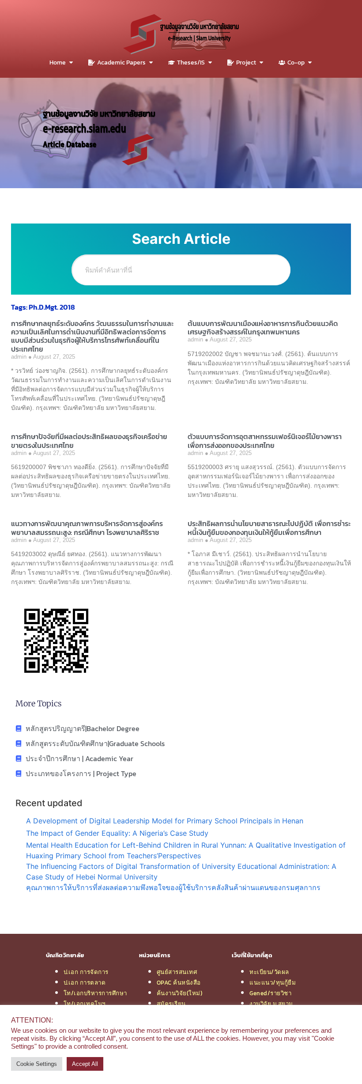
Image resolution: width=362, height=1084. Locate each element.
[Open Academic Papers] (151, 62)
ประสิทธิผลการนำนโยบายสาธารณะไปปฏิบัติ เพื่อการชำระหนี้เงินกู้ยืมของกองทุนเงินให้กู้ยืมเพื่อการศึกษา (269, 527)
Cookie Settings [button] (36, 1064)
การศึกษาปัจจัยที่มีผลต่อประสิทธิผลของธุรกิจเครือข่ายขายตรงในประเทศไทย (89, 440)
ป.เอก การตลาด (85, 982)
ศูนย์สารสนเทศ (177, 971)
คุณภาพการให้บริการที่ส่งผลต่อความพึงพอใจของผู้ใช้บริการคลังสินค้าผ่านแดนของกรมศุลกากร (173, 887)
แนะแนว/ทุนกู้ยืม (272, 982)
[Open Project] (261, 62)
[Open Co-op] (310, 62)
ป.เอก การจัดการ (86, 971)
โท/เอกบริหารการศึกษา (95, 993)
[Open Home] (71, 62)
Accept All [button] (85, 1064)
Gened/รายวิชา (270, 993)
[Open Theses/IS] (210, 62)
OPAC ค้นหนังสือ (179, 982)
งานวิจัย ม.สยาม (271, 1003)
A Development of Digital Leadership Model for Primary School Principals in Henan (164, 820)
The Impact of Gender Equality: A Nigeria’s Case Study (117, 833)
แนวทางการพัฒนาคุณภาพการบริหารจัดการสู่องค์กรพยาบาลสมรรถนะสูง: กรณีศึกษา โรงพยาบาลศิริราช (87, 527)
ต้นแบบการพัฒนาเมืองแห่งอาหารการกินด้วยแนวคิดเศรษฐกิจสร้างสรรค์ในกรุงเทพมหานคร (263, 327)
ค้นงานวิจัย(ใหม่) (180, 993)
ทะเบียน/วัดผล (269, 971)
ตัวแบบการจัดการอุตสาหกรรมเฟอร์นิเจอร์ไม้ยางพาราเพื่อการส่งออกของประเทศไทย (265, 440)
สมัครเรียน (171, 1003)
